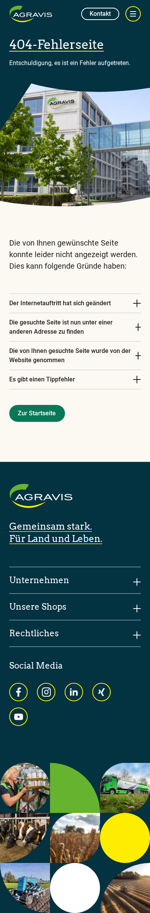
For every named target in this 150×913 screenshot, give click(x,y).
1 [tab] (72, 190)
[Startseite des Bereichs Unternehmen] (30, 13)
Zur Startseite (37, 413)
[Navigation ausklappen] (133, 14)
